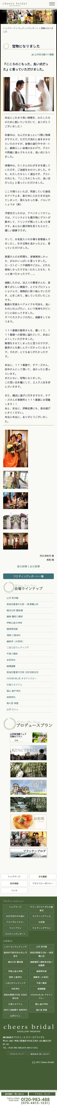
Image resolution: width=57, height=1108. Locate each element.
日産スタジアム (14, 684)
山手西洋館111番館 (44, 54)
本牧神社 (11, 659)
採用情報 (14, 883)
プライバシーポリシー (42, 883)
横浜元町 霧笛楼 (15, 610)
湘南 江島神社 (14, 635)
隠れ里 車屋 (12, 703)
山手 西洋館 (12, 597)
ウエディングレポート (15, 933)
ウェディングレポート (28, 28)
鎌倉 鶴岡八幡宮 (15, 616)
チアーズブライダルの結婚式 (41, 908)
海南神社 (11, 697)
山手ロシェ (15, 1015)
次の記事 (35, 566)
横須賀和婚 (12, 628)
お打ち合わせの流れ (15, 916)
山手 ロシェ (12, 709)
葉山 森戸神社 (14, 690)
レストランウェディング (15, 946)
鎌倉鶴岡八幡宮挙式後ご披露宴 (41, 964)
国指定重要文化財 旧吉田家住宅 (22, 672)
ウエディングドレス (41, 916)
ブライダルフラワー (15, 922)
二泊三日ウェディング (18, 647)
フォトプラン (15, 928)
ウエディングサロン (41, 928)
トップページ (9, 28)
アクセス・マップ (42, 1094)
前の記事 (22, 566)
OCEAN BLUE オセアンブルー (22, 678)
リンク (14, 890)
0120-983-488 (15, 1047)
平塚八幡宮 (12, 653)
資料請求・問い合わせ (14, 1094)
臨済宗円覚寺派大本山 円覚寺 (15, 954)
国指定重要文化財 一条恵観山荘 (22, 604)
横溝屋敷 (11, 666)
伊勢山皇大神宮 (14, 622)
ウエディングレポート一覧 (28, 576)
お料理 (41, 922)
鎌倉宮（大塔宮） (15, 641)
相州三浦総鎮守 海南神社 (15, 1009)
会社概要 (43, 876)
